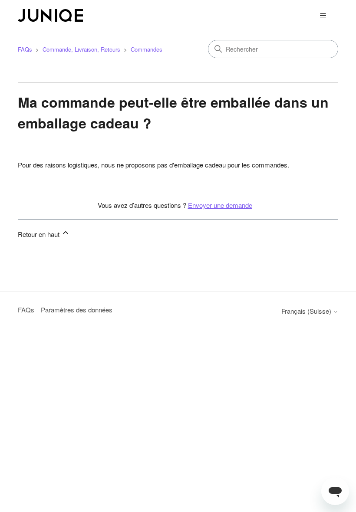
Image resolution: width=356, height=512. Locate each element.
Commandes (146, 49)
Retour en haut (39, 234)
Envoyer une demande (220, 205)
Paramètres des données (76, 309)
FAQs (25, 49)
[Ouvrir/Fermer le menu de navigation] (322, 16)
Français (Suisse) (307, 311)
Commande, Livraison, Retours (81, 49)
